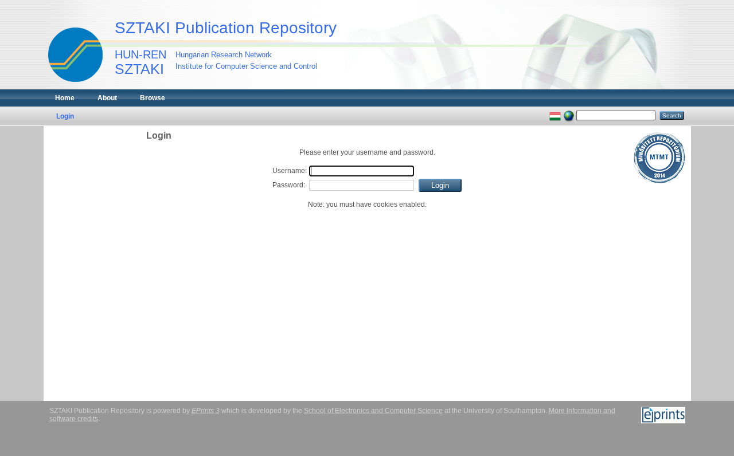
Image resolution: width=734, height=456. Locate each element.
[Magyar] (555, 115)
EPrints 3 (206, 411)
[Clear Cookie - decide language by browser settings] (569, 115)
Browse (152, 98)
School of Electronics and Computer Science (373, 411)
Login (65, 116)
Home (65, 98)
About (107, 98)
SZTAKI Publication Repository (226, 28)
